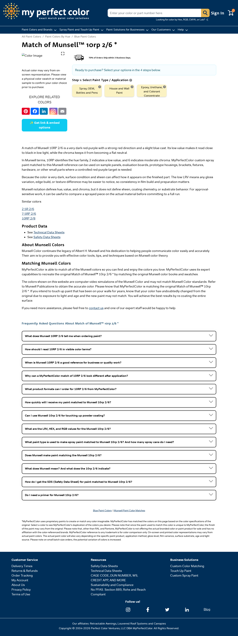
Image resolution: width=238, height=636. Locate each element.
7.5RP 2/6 (29, 213)
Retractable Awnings (103, 623)
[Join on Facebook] (148, 609)
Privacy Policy (21, 589)
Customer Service (24, 560)
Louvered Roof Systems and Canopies (142, 623)
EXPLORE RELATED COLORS (44, 99)
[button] (205, 13)
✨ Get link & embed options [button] (45, 125)
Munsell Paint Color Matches (129, 510)
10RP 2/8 (28, 218)
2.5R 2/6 (28, 209)
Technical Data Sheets (48, 232)
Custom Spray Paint (184, 575)
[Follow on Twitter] (167, 609)
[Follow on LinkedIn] (187, 609)
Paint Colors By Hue (57, 36)
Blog (207, 609)
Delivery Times (21, 566)
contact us (96, 308)
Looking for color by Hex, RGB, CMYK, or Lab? (180, 19)
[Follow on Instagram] (128, 609)
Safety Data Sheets (46, 237)
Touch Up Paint (180, 571)
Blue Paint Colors (85, 36)
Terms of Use (20, 594)
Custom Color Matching (187, 566)
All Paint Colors (31, 36)
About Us (18, 585)
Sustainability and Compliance (112, 585)
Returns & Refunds (24, 571)
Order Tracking (22, 575)
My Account (19, 580)
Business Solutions (184, 560)
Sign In (217, 13)
